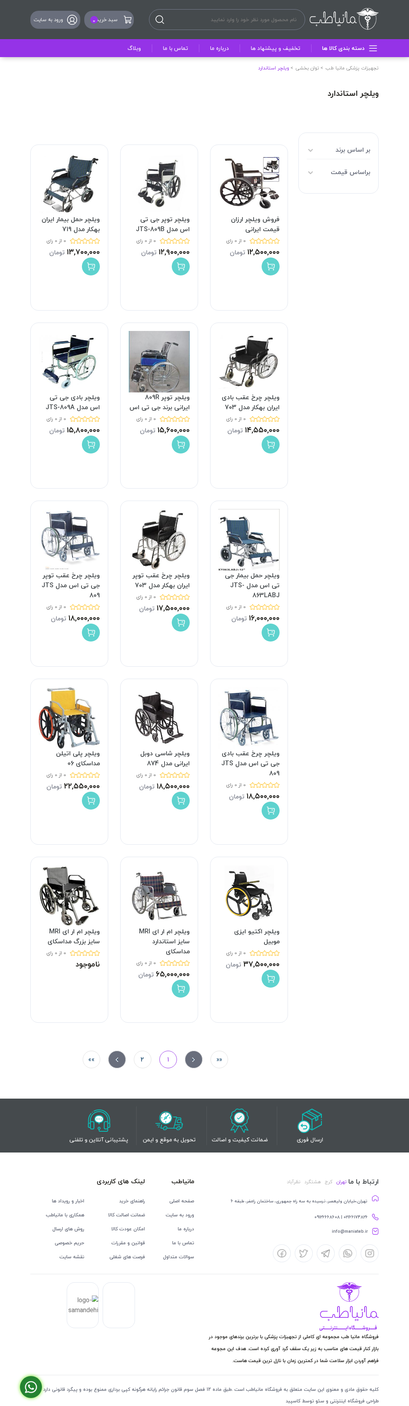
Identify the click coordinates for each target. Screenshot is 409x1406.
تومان (237, 252)
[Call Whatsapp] (31, 1387)
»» (91, 1059)
